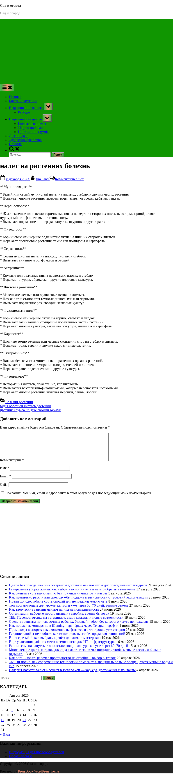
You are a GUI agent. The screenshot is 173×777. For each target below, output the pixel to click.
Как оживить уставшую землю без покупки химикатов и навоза (58, 593)
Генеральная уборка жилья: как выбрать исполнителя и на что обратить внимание (72, 589)
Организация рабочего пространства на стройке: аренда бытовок (59, 613)
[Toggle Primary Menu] (7, 87)
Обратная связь (20, 756)
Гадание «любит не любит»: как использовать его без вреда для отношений (67, 634)
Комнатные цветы (32, 124)
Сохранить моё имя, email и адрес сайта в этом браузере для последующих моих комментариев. (78, 493)
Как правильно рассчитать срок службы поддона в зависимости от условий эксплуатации (78, 597)
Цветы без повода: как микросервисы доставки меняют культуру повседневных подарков (78, 585)
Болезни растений (23, 101)
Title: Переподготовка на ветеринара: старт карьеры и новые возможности (66, 617)
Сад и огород (10, 5)
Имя (4, 468)
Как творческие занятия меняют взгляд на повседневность (54, 609)
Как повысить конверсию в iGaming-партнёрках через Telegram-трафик (63, 625)
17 (2, 720)
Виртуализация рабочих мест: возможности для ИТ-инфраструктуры (62, 642)
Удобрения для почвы (25, 140)
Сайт (4, 484)
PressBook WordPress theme (38, 771)
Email (5, 476)
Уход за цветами (30, 128)
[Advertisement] (86, 50)
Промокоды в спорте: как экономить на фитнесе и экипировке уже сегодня (67, 629)
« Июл (5, 734)
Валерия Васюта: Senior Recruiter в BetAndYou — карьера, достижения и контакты (72, 670)
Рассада (24, 112)
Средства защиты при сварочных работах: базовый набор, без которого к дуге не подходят (78, 621)
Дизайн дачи (18, 136)
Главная (15, 97)
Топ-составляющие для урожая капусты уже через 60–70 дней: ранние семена (68, 605)
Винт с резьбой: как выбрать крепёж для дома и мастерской (55, 638)
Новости (15, 144)
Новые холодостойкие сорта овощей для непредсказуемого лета (58, 601)
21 (24, 720)
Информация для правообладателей (36, 752)
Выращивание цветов (26, 119)
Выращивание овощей (26, 108)
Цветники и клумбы (33, 132)
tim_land (43, 179)
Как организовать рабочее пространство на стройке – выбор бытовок (62, 658)
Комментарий (12, 460)
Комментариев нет (69, 179)
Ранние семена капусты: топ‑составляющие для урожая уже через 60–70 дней (68, 646)
